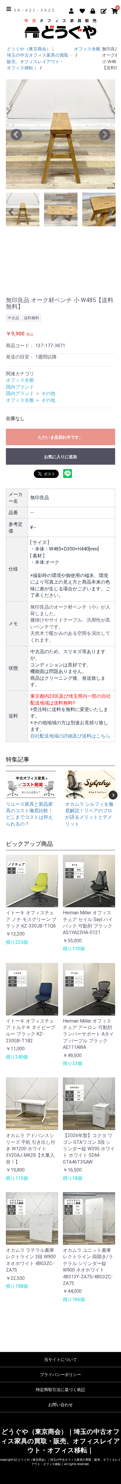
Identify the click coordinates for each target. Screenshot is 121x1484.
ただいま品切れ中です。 (60, 437)
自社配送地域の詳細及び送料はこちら (70, 736)
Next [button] (113, 795)
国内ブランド (20, 387)
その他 (48, 393)
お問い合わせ (60, 1404)
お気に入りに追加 (60, 456)
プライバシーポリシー (60, 1374)
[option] (60, 134)
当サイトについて (60, 1359)
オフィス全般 (20, 380)
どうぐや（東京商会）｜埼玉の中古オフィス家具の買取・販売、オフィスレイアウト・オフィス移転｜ (60, 1441)
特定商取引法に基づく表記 (60, 1389)
